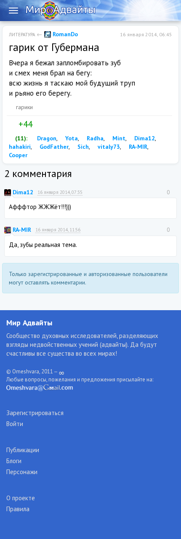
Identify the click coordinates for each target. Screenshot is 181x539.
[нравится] (12, 124)
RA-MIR (137, 146)
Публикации (22, 450)
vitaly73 (108, 146)
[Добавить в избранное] (56, 124)
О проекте (20, 498)
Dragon (45, 138)
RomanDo (64, 34)
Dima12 (144, 138)
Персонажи (21, 472)
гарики (24, 107)
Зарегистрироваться (35, 413)
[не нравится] (38, 124)
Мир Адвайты (29, 322)
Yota (71, 138)
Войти (14, 424)
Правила (17, 509)
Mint (118, 138)
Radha (94, 138)
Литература (22, 35)
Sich (82, 146)
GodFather (53, 146)
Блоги (13, 461)
